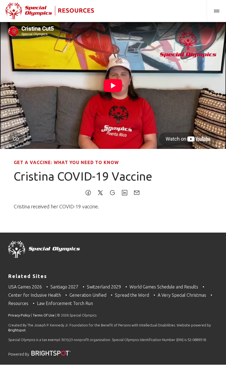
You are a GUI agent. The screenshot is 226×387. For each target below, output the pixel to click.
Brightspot (17, 330)
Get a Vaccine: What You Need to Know (66, 162)
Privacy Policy (19, 315)
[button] (216, 11)
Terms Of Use (44, 315)
